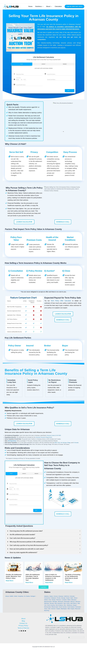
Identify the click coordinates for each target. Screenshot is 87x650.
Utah (49, 608)
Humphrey (20, 596)
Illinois (76, 598)
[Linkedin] (23, 630)
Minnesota (61, 601)
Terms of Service (23, 628)
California (66, 596)
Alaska (51, 596)
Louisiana (64, 599)
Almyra (7, 596)
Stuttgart (33, 596)
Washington (64, 608)
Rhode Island (55, 607)
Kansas (54, 599)
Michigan (55, 601)
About (48, 6)
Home (30, 6)
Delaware (53, 598)
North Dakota (59, 605)
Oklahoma (69, 605)
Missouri (73, 601)
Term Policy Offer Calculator (61, 300)
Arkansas (60, 596)
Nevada (52, 603)
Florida (59, 598)
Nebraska (46, 603)
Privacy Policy (23, 625)
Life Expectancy (12, 440)
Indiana (46, 599)
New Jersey (67, 603)
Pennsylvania (47, 607)
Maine (69, 599)
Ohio (65, 605)
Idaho (72, 598)
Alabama (46, 596)
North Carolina (51, 605)
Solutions (38, 6)
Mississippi (67, 601)
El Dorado (76, 442)
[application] (42, 6)
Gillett (15, 596)
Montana (78, 601)
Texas (46, 608)
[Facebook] (21, 630)
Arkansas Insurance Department (44, 437)
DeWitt (11, 596)
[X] (19, 630)
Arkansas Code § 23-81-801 (53, 435)
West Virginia (71, 608)
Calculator (58, 6)
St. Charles (27, 596)
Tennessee (78, 607)
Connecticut (47, 598)
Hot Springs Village (65, 442)
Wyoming (46, 610)
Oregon (75, 605)
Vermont (53, 608)
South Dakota (71, 607)
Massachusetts (48, 601)
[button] (46, 116)
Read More (9, 580)
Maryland (73, 599)
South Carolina (63, 607)
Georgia (63, 598)
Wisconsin (78, 608)
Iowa (50, 599)
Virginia (58, 608)
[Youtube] (25, 630)
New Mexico (73, 603)
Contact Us (23, 623)
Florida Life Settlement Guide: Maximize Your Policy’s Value (13, 576)
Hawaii (68, 598)
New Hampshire (59, 603)
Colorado (72, 596)
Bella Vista (57, 442)
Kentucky (58, 599)
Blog (23, 621)
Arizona (56, 596)
